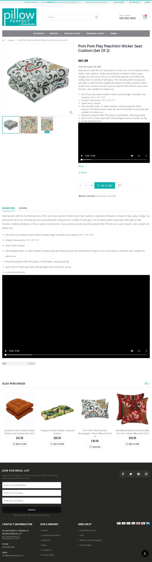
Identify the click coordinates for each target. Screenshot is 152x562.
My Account (119, 2)
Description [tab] (8, 208)
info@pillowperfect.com (12, 555)
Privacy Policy (48, 555)
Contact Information (51, 535)
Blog (44, 545)
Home (3, 40)
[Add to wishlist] (119, 185)
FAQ (82, 535)
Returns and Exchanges (91, 540)
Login (147, 2)
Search (96, 17)
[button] (146, 383)
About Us (46, 540)
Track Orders (86, 545)
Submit (31, 509)
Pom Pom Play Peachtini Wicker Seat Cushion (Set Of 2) (110, 48)
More (80, 166)
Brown (11, 40)
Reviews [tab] (23, 208)
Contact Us (47, 550)
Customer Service (88, 530)
